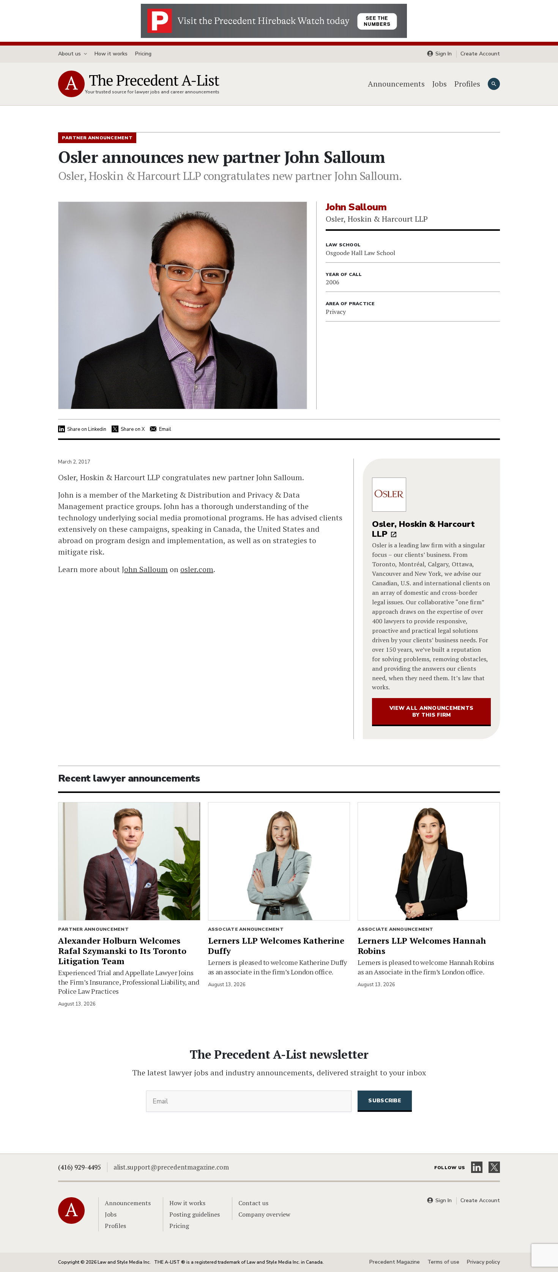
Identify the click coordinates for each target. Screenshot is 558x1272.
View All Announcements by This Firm (431, 712)
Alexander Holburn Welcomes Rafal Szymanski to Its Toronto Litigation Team (122, 950)
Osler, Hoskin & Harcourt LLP (423, 529)
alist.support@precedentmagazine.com (171, 1167)
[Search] (494, 84)
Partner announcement (93, 929)
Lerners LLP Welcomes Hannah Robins (422, 945)
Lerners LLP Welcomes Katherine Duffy (276, 945)
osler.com (196, 569)
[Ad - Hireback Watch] (274, 20)
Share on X (133, 429)
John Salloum (145, 569)
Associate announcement (246, 929)
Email (165, 429)
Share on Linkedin (86, 429)
